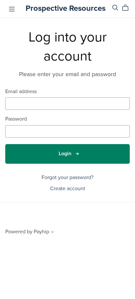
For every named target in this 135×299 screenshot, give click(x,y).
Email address (21, 92)
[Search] (115, 8)
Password (16, 119)
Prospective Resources (66, 8)
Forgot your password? (67, 177)
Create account (67, 188)
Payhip (41, 231)
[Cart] (128, 8)
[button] (52, 232)
